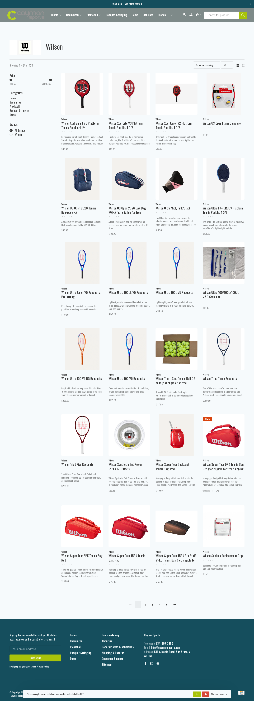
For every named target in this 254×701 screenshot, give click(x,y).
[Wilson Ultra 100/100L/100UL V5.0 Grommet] (224, 263)
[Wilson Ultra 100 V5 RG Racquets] (82, 349)
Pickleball (92, 15)
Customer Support (112, 659)
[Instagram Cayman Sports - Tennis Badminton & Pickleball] (151, 663)
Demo (135, 15)
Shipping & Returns (113, 653)
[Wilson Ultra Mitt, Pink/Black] (176, 179)
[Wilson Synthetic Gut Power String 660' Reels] (129, 435)
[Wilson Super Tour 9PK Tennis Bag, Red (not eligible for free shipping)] (224, 435)
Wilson (18, 135)
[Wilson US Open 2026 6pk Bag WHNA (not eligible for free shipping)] (129, 179)
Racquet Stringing (116, 15)
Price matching (111, 635)
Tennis (54, 15)
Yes (197, 694)
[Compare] (191, 15)
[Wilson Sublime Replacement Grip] (224, 526)
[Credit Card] (241, 693)
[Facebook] (145, 663)
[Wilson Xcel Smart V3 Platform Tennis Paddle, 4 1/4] (82, 94)
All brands (20, 130)
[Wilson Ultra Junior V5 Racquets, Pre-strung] (82, 263)
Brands (162, 15)
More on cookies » (219, 694)
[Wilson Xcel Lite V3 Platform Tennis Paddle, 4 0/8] (129, 94)
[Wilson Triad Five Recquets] (82, 435)
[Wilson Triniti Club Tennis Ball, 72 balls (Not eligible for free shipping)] (176, 349)
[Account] (185, 15)
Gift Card (148, 15)
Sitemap (106, 664)
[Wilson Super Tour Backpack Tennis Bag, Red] (176, 435)
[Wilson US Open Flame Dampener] (224, 94)
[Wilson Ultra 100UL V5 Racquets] (129, 263)
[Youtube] (158, 663)
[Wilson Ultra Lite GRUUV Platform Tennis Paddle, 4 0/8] (224, 179)
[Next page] (174, 604)
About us (107, 641)
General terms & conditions (118, 647)
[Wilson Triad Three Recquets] (224, 349)
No (206, 694)
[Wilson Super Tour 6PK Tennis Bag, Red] (82, 526)
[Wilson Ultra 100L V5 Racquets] (176, 263)
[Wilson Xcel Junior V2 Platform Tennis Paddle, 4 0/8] (176, 94)
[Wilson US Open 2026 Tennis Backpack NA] (82, 179)
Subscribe (35, 658)
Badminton (72, 15)
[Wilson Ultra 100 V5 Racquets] (129, 349)
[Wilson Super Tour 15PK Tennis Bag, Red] (129, 526)
